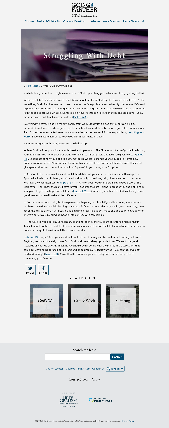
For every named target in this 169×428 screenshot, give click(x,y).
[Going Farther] (84, 9)
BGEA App (84, 369)
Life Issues (94, 21)
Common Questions (74, 21)
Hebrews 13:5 (32, 237)
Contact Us (98, 369)
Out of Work (84, 301)
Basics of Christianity (48, 21)
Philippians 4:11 (67, 183)
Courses (29, 21)
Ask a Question (111, 21)
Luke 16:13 (51, 254)
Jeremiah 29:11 (82, 191)
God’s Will (46, 301)
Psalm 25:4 (79, 117)
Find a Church (131, 21)
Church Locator (54, 369)
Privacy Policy (128, 421)
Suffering (123, 301)
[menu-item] (143, 22)
